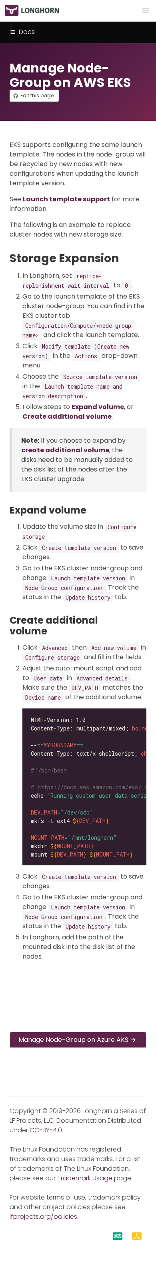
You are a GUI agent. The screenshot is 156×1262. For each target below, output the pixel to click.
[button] (145, 10)
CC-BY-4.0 (46, 1130)
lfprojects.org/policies (43, 1216)
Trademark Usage (84, 1178)
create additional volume (65, 450)
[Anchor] (126, 258)
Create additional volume (67, 416)
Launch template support (66, 199)
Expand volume (98, 406)
